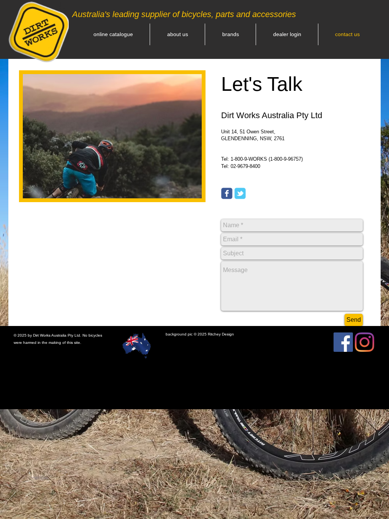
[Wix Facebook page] (226, 193)
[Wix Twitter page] (240, 193)
